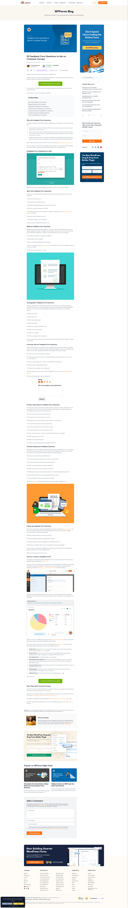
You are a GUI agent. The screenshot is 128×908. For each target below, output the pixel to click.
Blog (25, 882)
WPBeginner (91, 880)
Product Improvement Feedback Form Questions (40, 110)
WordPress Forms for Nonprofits (92, 889)
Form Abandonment (44, 882)
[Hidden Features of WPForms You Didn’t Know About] (64, 775)
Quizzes (58, 888)
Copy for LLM (54, 70)
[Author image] (28, 66)
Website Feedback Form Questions (37, 104)
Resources (79, 2)
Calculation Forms (44, 888)
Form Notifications (44, 884)
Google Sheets (75, 875)
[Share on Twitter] (34, 70)
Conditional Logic (44, 875)
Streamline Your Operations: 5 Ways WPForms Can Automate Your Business (36, 785)
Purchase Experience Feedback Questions (39, 112)
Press (25, 879)
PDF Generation (59, 877)
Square (42, 650)
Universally (90, 886)
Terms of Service (62, 828)
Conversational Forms (45, 877)
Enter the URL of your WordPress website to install (38, 743)
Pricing (56, 2)
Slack (73, 882)
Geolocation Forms (44, 890)
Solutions (49, 2)
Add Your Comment (34, 833)
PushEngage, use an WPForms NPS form (46, 567)
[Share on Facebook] (28, 70)
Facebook (70, 701)
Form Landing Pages (44, 879)
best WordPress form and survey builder (59, 698)
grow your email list (67, 529)
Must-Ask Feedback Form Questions (37, 102)
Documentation (91, 875)
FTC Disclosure (27, 884)
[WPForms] (26, 2)
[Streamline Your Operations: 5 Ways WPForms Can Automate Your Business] (36, 775)
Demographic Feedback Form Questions (38, 106)
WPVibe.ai (90, 879)
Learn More (68, 723)
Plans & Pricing (91, 877)
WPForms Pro (45, 561)
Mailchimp (74, 873)
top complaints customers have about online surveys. (44, 695)
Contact (26, 877)
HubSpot (74, 879)
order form (34, 481)
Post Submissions (60, 879)
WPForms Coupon (46, 899)
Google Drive (75, 880)
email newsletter (46, 245)
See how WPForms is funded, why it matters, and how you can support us (46, 711)
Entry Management (44, 880)
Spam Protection (60, 882)
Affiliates (26, 880)
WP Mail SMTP (91, 882)
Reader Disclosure (46, 62)
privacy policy (43, 805)
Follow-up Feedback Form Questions (37, 115)
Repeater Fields (59, 875)
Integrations (62, 2)
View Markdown (64, 70)
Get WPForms (102, 2)
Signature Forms (59, 880)
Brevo (73, 884)
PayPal (73, 888)
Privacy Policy (54, 828)
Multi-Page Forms (60, 873)
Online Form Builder (44, 873)
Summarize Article (43, 70)
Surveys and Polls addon (57, 639)
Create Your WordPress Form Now (50, 83)
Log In (94, 2)
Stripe (73, 886)
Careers (26, 873)
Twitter (64, 701)
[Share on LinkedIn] (31, 70)
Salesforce (74, 877)
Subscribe (92, 141)
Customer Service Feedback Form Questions (39, 108)
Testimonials (72, 2)
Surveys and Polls (60, 884)
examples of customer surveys (66, 142)
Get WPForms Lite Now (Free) (39, 755)
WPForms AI (58, 890)
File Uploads (42, 886)
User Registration (60, 886)
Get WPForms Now (34, 862)
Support (90, 873)
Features (41, 2)
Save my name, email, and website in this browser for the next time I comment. (48, 827)
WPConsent (90, 884)
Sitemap (41, 899)
